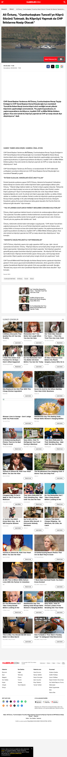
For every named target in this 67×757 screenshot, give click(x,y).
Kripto (3, 682)
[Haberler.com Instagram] (14, 701)
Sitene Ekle (52, 692)
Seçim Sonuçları (38, 677)
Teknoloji (20, 675)
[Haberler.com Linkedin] (18, 701)
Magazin (4, 677)
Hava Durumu (37, 672)
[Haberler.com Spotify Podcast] (25, 701)
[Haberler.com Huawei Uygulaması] (55, 702)
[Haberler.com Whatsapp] (21, 701)
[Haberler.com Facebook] (7, 701)
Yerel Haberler (22, 685)
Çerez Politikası (53, 677)
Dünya (4, 687)
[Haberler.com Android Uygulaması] (46, 702)
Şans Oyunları (37, 680)
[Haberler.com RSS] (3, 705)
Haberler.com (37, 669)
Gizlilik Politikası (53, 675)
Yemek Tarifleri (38, 685)
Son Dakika (5, 680)
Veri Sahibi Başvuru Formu (56, 682)
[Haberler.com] (11, 663)
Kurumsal (52, 669)
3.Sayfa (4, 685)
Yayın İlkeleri (63, 663)
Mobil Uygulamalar (54, 687)
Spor (3, 675)
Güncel (12, 9)
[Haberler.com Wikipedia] (7, 705)
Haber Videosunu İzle (51, 59)
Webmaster (52, 685)
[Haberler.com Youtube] (10, 705)
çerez (3, 750)
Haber (27, 718)
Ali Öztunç (19, 278)
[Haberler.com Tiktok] (14, 705)
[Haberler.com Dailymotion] (21, 705)
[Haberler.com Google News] (3, 701)
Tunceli (26, 278)
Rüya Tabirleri (37, 682)
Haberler (4, 669)
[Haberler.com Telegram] (18, 705)
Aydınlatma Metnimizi (15, 753)
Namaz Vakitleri (38, 675)
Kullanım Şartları (53, 672)
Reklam (48, 663)
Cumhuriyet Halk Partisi (9, 278)
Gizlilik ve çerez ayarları (21, 721)
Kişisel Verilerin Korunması (56, 680)
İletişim (53, 663)
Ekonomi (4, 672)
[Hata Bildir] (30, 721)
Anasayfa (4, 9)
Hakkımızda (42, 663)
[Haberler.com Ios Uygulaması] (38, 702)
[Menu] (2, 2)
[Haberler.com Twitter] (10, 701)
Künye (58, 663)
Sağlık (19, 672)
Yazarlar (20, 682)
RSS (50, 690)
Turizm (20, 680)
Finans (19, 677)
